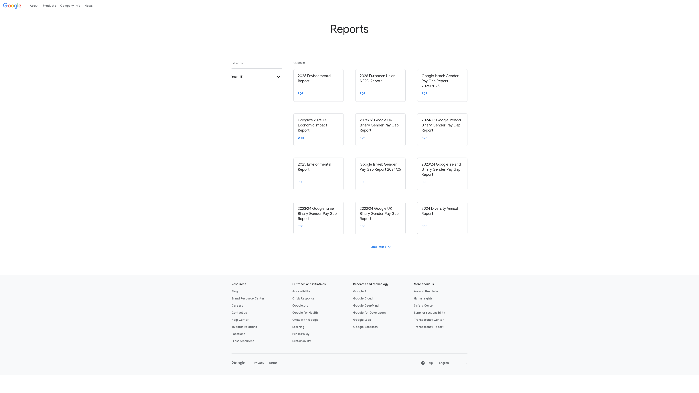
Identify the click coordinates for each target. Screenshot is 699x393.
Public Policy (300, 334)
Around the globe (426, 291)
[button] (257, 76)
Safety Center (424, 305)
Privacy (259, 363)
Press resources (243, 341)
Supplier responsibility (429, 313)
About (34, 6)
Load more (378, 247)
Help (429, 363)
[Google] (12, 5)
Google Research (365, 327)
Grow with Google (305, 320)
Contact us (239, 313)
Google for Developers (369, 313)
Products (49, 6)
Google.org (300, 305)
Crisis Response (303, 298)
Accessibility (301, 291)
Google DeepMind (366, 305)
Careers (237, 305)
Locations (238, 334)
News (88, 6)
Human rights (423, 298)
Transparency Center (429, 320)
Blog (235, 291)
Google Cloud (363, 298)
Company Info (70, 6)
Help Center (240, 320)
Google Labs (362, 320)
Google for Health (305, 313)
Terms (272, 363)
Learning (298, 327)
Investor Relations (244, 327)
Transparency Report (429, 327)
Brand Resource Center (248, 298)
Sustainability (301, 341)
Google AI (360, 291)
